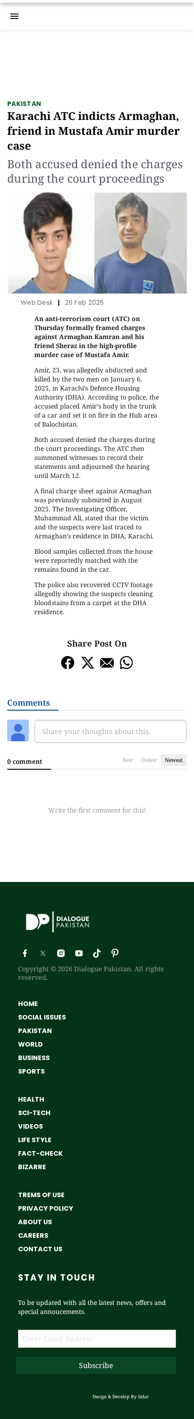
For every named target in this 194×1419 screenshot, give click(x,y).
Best (127, 760)
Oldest (149, 760)
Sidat (143, 1396)
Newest (174, 760)
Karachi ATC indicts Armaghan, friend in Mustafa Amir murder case (93, 130)
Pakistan (24, 103)
